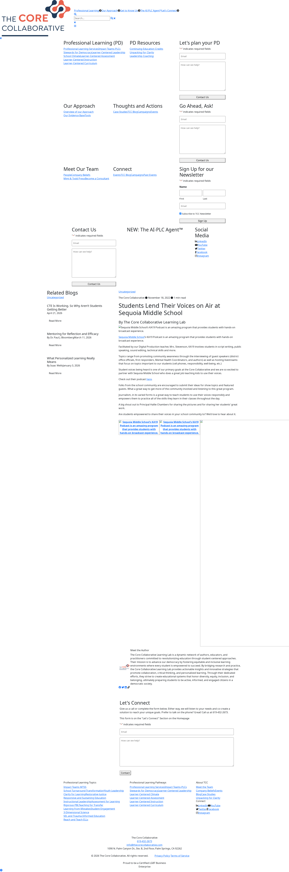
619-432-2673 (144, 841)
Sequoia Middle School (131, 337)
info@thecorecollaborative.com (144, 845)
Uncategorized (127, 291)
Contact (125, 773)
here (149, 379)
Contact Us (202, 97)
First (181, 198)
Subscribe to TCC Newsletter (196, 213)
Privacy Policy (162, 855)
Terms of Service (180, 855)
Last (205, 198)
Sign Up (202, 221)
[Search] (112, 18)
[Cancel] (114, 18)
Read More (55, 320)
